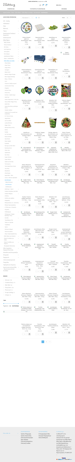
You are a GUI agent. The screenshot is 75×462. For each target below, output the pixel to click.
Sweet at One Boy (9, 161)
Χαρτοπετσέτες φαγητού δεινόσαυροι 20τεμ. (66, 40)
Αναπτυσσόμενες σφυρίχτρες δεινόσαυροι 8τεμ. (26, 71)
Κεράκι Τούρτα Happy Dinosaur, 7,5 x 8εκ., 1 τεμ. (26, 198)
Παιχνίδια (6, 262)
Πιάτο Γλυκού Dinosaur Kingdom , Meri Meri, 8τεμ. (53, 295)
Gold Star (7, 97)
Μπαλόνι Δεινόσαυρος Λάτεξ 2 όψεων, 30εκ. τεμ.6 (66, 167)
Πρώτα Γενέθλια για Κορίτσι (9, 242)
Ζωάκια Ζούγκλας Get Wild (11, 191)
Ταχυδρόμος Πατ (9, 220)
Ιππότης (7, 196)
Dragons (7, 88)
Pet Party (6, 47)
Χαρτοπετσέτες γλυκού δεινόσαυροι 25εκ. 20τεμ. (39, 40)
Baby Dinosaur (9, 182)
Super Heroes (8, 157)
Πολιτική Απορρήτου (27, 441)
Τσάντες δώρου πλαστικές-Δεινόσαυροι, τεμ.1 (66, 102)
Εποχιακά (5, 255)
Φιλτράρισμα (15, 306)
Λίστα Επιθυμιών (43, 437)
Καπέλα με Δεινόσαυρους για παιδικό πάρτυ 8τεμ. (26, 135)
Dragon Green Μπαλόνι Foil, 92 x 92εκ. (53, 230)
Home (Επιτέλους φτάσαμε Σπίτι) (11, 107)
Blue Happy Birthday (10, 76)
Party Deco (8, 287)
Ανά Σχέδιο (6, 51)
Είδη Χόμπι (61, 443)
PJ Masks (7, 143)
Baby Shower (7, 42)
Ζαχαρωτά (6, 257)
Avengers (7, 70)
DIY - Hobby (6, 21)
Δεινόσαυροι (37, 12)
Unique (7, 295)
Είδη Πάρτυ (18, 12)
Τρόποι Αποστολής (26, 436)
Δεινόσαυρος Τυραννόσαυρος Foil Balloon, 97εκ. (66, 295)
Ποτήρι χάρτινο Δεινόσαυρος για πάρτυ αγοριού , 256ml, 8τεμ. (53, 135)
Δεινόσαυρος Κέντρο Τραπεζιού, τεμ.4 (26, 263)
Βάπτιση (5, 28)
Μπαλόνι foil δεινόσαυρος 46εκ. (39, 101)
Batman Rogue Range (10, 74)
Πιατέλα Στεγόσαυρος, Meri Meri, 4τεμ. (66, 263)
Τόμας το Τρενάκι (9, 222)
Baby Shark (7, 72)
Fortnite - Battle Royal (10, 95)
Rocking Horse (8, 148)
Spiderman (7, 152)
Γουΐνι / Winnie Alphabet (11, 177)
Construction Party (9, 85)
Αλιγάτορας (7, 173)
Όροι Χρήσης (24, 439)
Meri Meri (7, 285)
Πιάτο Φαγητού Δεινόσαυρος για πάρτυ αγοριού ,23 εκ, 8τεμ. (26, 167)
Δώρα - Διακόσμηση (9, 58)
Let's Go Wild (8, 120)
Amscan (7, 280)
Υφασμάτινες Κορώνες (9, 265)
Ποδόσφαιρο (8, 212)
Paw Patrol (7, 139)
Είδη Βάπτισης (67, 441)
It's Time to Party (9, 116)
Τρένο (6, 227)
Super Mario (8, 159)
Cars (6, 81)
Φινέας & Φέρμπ (9, 229)
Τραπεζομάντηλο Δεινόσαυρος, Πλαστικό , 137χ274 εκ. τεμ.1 (40, 167)
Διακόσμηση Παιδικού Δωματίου (9, 34)
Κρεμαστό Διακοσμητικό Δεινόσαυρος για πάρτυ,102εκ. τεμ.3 (53, 167)
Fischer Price (8, 90)
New (4, 26)
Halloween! (6, 23)
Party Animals (8, 136)
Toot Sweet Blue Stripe (10, 166)
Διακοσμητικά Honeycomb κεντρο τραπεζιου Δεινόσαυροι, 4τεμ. (66, 231)
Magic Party (7, 125)
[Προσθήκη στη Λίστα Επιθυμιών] (29, 22)
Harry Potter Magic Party (11, 101)
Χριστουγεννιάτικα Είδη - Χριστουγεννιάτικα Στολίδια (9, 268)
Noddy (6, 132)
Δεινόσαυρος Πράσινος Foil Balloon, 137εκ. (66, 198)
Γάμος (5, 31)
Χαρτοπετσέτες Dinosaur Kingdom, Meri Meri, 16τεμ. (39, 295)
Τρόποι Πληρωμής (26, 434)
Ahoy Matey (7, 63)
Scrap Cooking (9, 292)
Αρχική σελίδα (6, 12)
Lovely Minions (8, 123)
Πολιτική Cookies (25, 443)
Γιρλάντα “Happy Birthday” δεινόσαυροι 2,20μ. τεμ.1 (39, 135)
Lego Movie (7, 118)
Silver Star (7, 150)
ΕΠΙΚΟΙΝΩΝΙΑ (64, 8)
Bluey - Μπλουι (8, 79)
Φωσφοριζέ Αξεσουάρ (9, 246)
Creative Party (9, 282)
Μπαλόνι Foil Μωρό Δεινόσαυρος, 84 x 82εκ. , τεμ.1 (53, 199)
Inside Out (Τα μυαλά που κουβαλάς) (11, 113)
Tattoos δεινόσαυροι (66, 70)
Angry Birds (7, 67)
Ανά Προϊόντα (7, 49)
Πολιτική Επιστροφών (27, 437)
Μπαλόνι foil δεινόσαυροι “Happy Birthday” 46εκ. (53, 103)
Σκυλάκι (7, 218)
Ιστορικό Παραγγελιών (45, 436)
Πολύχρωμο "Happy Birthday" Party (9, 214)
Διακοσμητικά (7, 37)
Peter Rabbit (8, 141)
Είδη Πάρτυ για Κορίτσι (10, 236)
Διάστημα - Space (9, 189)
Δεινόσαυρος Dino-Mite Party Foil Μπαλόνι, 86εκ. (39, 230)
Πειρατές (7, 209)
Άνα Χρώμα (7, 54)
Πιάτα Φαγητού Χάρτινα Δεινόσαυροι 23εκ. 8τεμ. (39, 199)
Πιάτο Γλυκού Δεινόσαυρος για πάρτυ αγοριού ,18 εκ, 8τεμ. (66, 135)
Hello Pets (7, 104)
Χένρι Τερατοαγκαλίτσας (11, 233)
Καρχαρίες (7, 200)
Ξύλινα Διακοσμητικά (9, 260)
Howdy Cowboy (8, 110)
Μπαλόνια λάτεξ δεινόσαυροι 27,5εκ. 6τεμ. (26, 102)
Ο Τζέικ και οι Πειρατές (10, 207)
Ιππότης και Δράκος (9, 198)
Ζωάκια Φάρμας (9, 193)
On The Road (8, 134)
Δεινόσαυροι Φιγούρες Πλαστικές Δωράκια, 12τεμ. (26, 231)
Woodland (7, 170)
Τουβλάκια (7, 224)
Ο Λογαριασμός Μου (44, 434)
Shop (12, 12)
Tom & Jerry (7, 164)
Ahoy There (7, 65)
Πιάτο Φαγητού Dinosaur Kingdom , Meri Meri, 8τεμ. (26, 295)
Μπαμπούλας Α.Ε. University (12, 202)
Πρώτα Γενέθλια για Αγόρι (9, 239)
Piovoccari (8, 290)
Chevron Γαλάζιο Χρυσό (10, 83)
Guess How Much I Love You (11, 99)
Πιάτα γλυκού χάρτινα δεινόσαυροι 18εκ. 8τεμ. (26, 40)
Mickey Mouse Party (10, 127)
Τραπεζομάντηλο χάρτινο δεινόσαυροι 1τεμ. (39, 71)
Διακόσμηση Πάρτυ (8, 56)
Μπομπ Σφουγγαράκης (10, 205)
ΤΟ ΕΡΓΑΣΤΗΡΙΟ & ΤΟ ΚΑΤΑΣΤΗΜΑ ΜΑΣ (37, 8)
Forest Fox (7, 92)
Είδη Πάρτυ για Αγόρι (27, 12)
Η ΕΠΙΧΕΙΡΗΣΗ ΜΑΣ (10, 8)
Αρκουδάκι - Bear (9, 175)
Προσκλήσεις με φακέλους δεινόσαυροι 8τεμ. (53, 71)
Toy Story (7, 168)
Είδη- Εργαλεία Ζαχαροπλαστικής (8, 249)
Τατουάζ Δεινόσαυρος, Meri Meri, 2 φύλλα (53, 263)
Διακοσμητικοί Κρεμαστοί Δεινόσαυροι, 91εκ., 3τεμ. (40, 264)
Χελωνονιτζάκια (9, 231)
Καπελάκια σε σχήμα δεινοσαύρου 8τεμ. (53, 39)
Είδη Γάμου (59, 441)
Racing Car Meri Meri (10, 145)
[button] (29, 47)
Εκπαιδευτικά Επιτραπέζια (10, 252)
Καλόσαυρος (8, 186)
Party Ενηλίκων (7, 44)
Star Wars (7, 155)
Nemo (6, 129)
